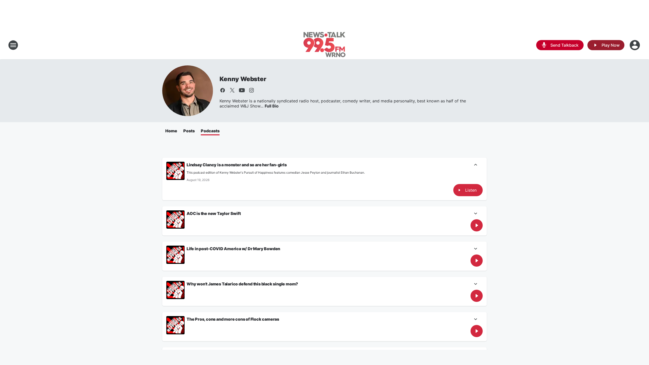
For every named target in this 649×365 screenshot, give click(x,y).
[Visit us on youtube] (242, 90)
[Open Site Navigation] (13, 45)
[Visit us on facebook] (223, 90)
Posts (189, 130)
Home (171, 130)
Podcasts (210, 130)
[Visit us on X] (232, 90)
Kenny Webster (243, 79)
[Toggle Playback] (175, 171)
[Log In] (635, 45)
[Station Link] (324, 45)
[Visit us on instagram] (251, 90)
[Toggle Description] (476, 165)
